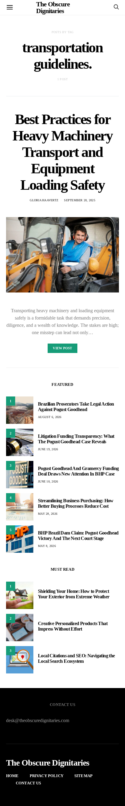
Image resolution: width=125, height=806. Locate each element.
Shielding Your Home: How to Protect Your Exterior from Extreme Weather (74, 594)
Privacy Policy (46, 775)
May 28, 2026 (47, 513)
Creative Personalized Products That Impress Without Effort (72, 626)
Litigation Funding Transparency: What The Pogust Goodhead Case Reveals (76, 439)
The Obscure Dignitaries (48, 763)
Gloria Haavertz (44, 200)
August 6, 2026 (50, 417)
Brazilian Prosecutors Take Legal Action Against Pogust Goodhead (76, 406)
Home (12, 775)
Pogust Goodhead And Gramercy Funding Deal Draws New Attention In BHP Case (78, 471)
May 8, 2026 (47, 546)
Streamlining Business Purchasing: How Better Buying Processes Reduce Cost (75, 503)
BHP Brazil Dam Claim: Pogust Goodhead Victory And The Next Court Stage (78, 535)
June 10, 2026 (48, 481)
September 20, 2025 (79, 200)
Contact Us (28, 783)
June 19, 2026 (48, 449)
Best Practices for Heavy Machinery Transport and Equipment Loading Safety (62, 152)
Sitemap (83, 775)
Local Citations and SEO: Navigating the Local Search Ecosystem (76, 658)
